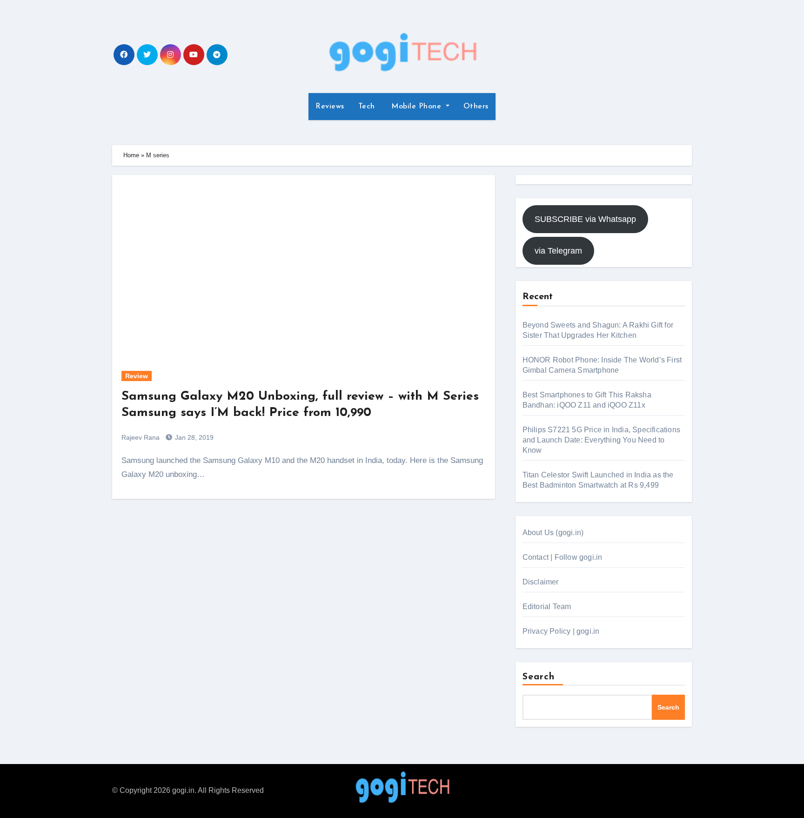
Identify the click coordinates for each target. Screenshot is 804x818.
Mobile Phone (416, 106)
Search (539, 677)
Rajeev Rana (140, 437)
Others (476, 106)
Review (136, 376)
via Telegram (558, 250)
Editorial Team (547, 606)
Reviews (329, 106)
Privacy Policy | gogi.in (561, 631)
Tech (366, 106)
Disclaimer (541, 582)
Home (131, 155)
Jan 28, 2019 (193, 437)
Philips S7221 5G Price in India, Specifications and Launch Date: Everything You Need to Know (601, 440)
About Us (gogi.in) (553, 532)
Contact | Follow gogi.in (563, 557)
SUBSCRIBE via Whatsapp (585, 219)
